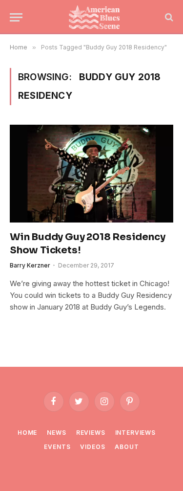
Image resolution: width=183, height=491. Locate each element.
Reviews (90, 432)
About (127, 446)
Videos (92, 446)
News (56, 432)
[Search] (168, 17)
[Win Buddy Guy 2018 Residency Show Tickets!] (91, 173)
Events (57, 446)
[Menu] (16, 17)
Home (27, 432)
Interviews (135, 432)
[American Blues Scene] (96, 17)
